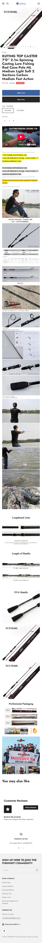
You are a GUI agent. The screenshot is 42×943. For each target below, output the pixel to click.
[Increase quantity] (13, 121)
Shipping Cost (6, 893)
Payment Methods (7, 886)
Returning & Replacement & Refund (10, 902)
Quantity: (5, 116)
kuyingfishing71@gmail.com (11, 918)
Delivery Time (6, 897)
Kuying (4, 52)
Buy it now (21, 99)
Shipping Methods (8, 890)
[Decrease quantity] (5, 121)
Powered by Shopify (32, 937)
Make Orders (6, 882)
